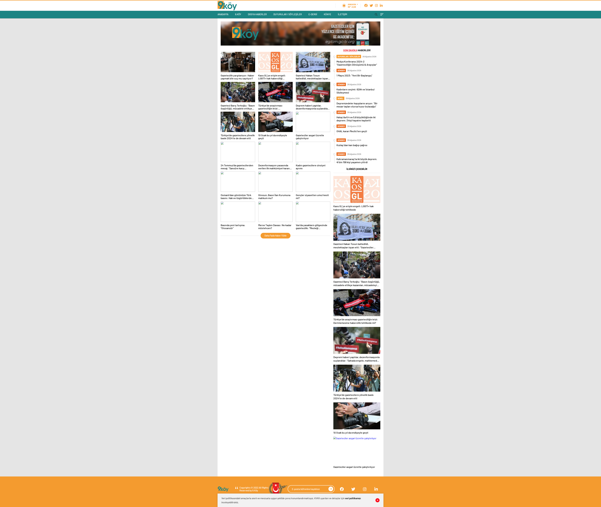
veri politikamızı (353, 498)
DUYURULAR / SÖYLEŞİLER (287, 14)
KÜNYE (327, 14)
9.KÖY (238, 14)
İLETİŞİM (342, 14)
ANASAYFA (223, 14)
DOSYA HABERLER (257, 14)
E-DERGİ (312, 14)
